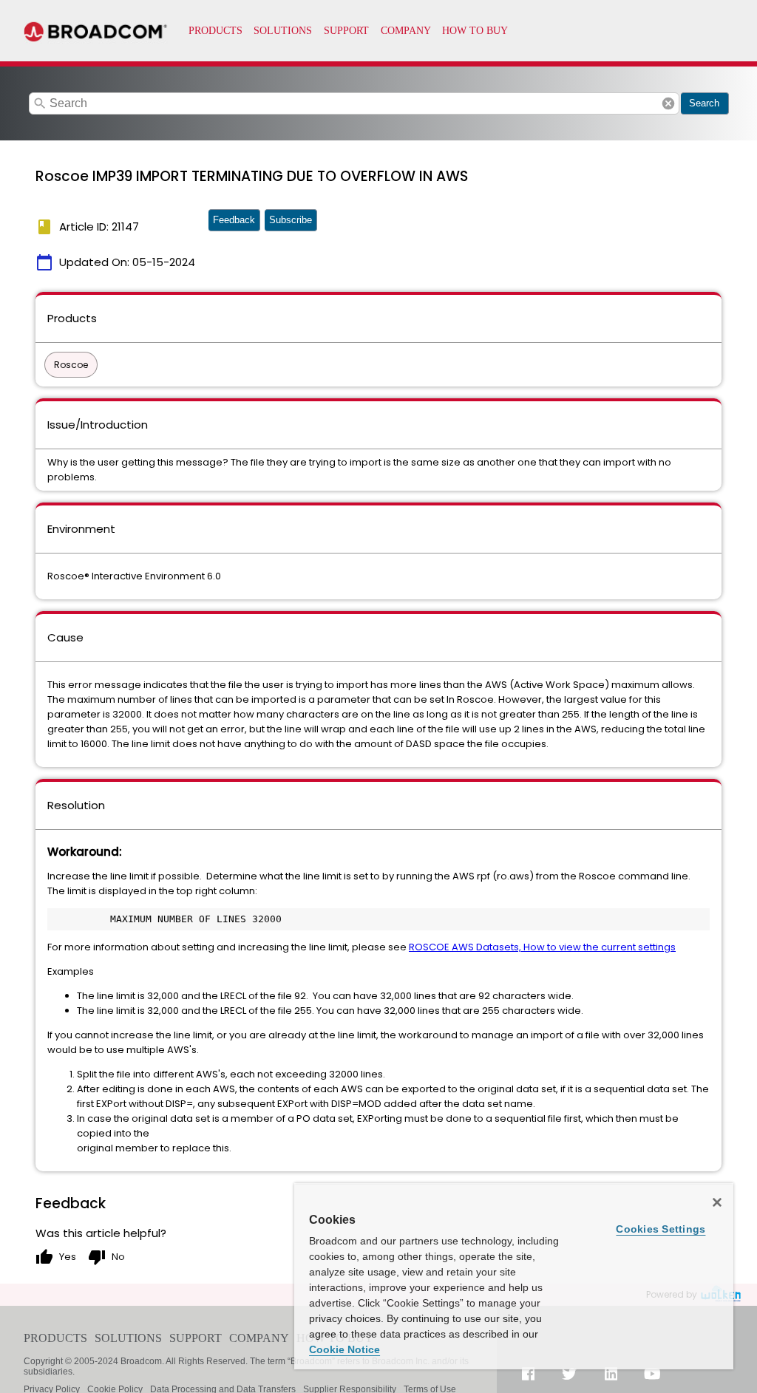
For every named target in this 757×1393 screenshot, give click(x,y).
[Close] (717, 1202)
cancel (668, 103)
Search (704, 103)
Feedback (234, 219)
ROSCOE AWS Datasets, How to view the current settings (542, 947)
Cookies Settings (660, 1229)
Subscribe (290, 219)
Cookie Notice (344, 1349)
